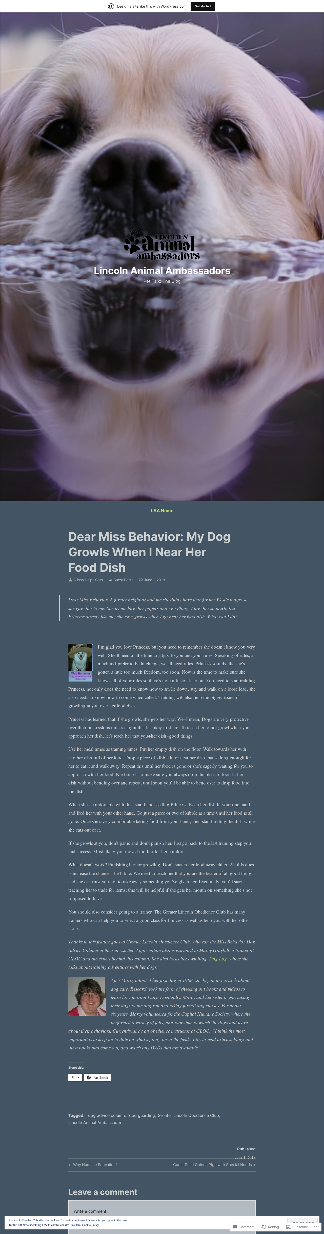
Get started (203, 6)
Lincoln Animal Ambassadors (162, 270)
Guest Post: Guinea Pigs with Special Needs (212, 1165)
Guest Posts (123, 580)
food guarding (141, 1115)
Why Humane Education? (93, 1165)
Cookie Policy (90, 1225)
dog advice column (106, 1115)
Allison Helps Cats (88, 580)
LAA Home (162, 510)
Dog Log (218, 958)
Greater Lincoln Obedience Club (188, 1115)
